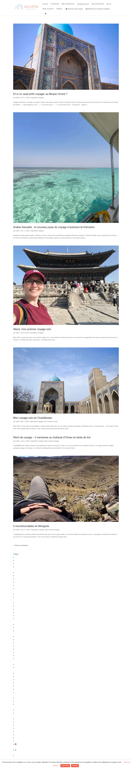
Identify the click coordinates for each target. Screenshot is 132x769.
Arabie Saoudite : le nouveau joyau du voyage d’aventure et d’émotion (54, 227)
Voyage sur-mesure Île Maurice (25, 725)
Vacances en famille (21, 698)
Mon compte (19, 649)
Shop (16, 673)
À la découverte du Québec (23, 557)
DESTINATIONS (98, 4)
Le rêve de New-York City (23, 627)
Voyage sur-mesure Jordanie (24, 728)
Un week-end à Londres (22, 689)
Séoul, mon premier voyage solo (32, 329)
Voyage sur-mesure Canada (24, 722)
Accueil (45, 4)
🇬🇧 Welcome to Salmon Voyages (98, 9)
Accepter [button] (75, 765)
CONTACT (18, 594)
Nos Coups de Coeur (51, 421)
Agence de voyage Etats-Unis (24, 563)
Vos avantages (19, 701)
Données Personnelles (22, 612)
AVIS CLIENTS (48, 9)
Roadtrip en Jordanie (21, 664)
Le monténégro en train (22, 624)
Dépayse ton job (20, 603)
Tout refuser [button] (65, 765)
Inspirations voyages (37, 97)
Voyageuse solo (83, 4)
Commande (18, 585)
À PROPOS (55, 4)
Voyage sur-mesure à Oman (24, 718)
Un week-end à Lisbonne (23, 686)
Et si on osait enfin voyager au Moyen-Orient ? (40, 94)
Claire (18, 97)
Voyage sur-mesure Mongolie (24, 734)
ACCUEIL (18, 755)
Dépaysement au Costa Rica (24, 606)
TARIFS (59, 9)
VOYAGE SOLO (20, 710)
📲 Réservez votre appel (74, 9)
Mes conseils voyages (52, 441)
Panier (17, 652)
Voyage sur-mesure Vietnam (24, 741)
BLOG (109, 4)
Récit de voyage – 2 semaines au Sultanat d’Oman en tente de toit (51, 437)
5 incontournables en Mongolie (31, 526)
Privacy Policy (19, 655)
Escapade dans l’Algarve (23, 615)
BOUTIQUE (18, 582)
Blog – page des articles (22, 579)
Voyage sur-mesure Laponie (24, 731)
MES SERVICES (68, 4)
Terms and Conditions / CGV (24, 679)
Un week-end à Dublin (22, 682)
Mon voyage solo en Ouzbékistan (32, 418)
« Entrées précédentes (20, 545)
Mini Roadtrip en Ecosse (23, 646)
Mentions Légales (20, 636)
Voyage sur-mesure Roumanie (25, 738)
